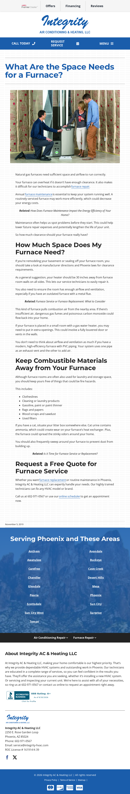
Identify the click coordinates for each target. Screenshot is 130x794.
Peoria (34, 595)
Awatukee (34, 560)
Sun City (96, 604)
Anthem (34, 551)
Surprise (96, 613)
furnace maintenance (38, 194)
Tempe (34, 621)
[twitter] (15, 757)
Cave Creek (95, 569)
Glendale (34, 586)
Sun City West (34, 613)
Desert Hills (96, 577)
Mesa (96, 586)
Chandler (34, 577)
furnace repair (80, 186)
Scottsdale (34, 604)
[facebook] (7, 757)
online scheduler (69, 496)
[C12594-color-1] (65, 15)
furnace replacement (52, 480)
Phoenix (96, 595)
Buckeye (96, 560)
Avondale (95, 551)
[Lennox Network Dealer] (31, 6)
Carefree (34, 569)
